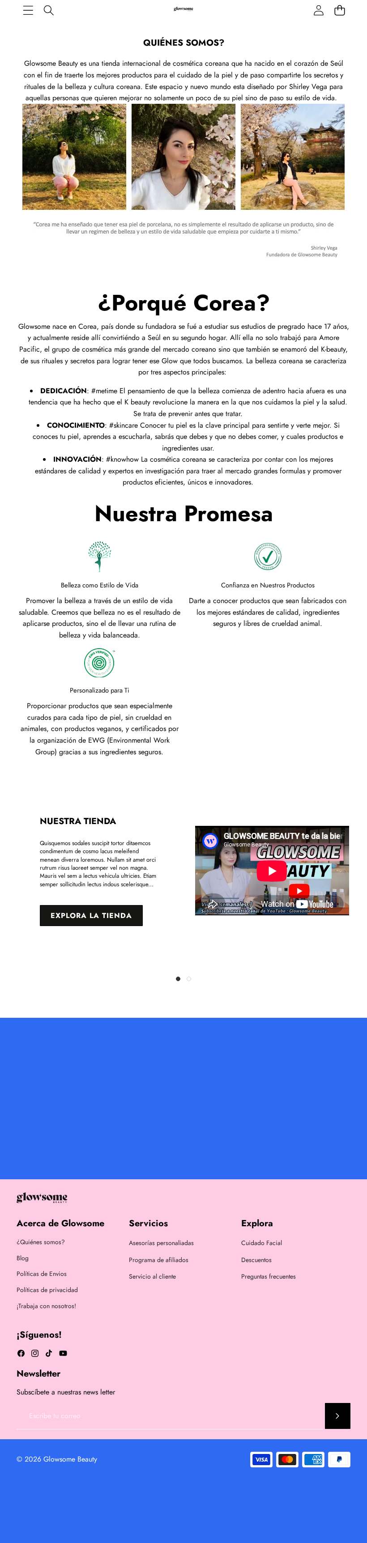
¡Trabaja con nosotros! (46, 1305)
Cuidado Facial (261, 1242)
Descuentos (256, 1259)
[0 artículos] (339, 10)
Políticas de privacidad (47, 1289)
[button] (178, 979)
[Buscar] (49, 10)
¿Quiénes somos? (41, 1241)
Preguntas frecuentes (268, 1276)
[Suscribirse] (338, 1416)
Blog (23, 1258)
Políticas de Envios (42, 1273)
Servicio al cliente (152, 1276)
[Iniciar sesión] (318, 10)
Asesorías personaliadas (161, 1242)
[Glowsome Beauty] (183, 9)
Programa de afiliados (158, 1259)
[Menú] (28, 10)
